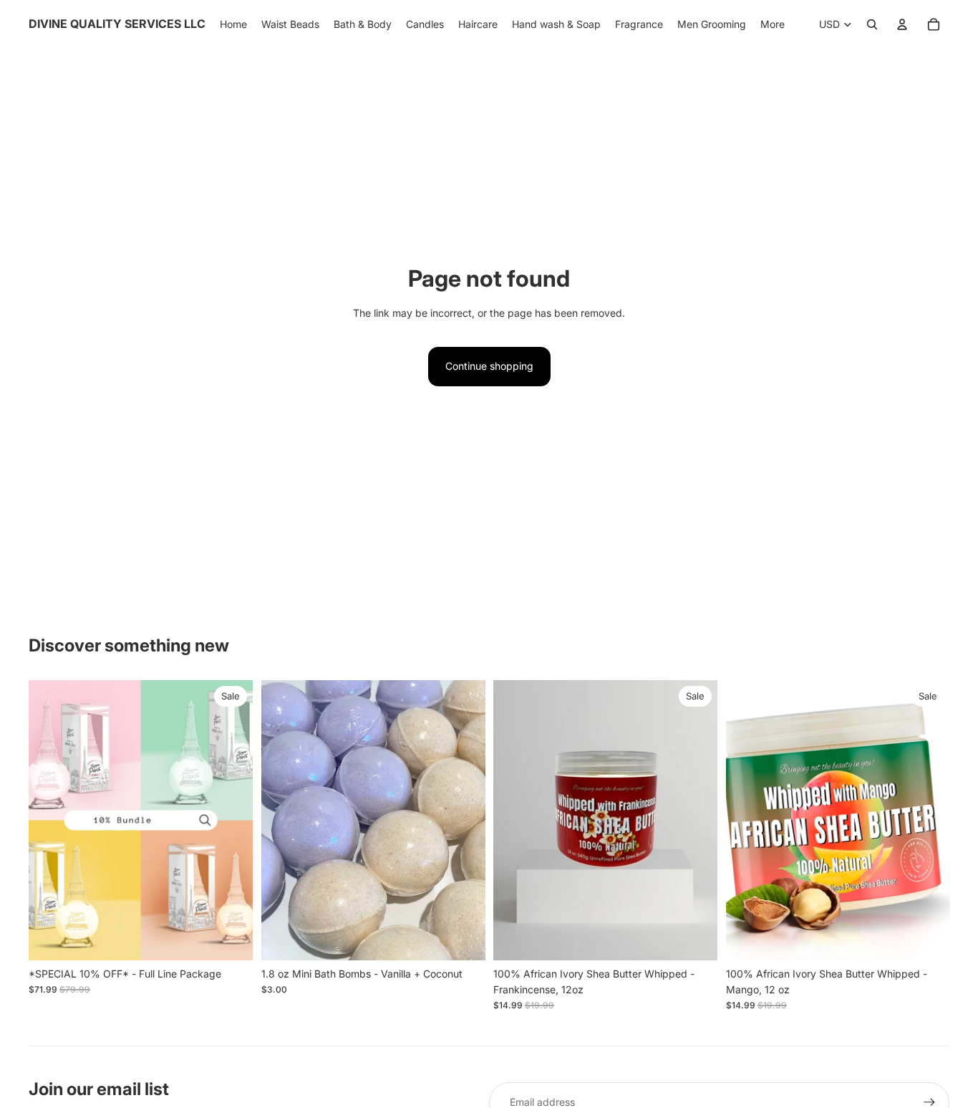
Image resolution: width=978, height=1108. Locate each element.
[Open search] (872, 24)
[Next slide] (231, 820)
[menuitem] (772, 24)
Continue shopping (489, 366)
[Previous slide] (50, 820)
